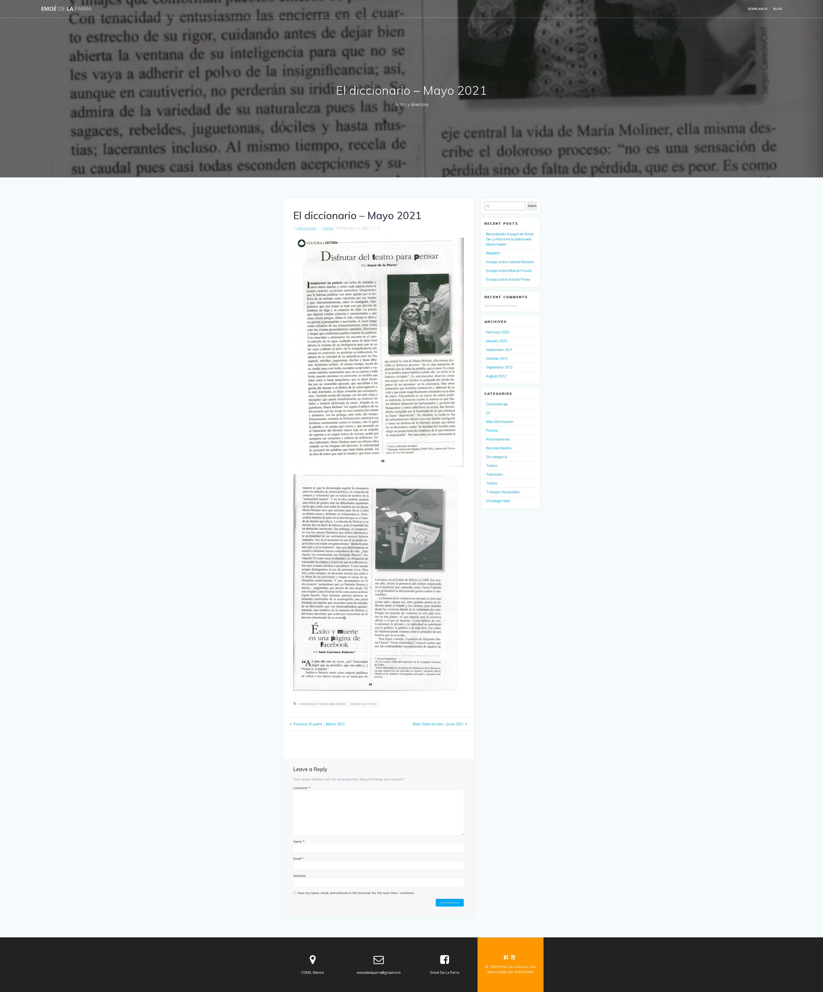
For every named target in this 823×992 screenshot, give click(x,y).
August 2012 (496, 376)
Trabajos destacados (503, 492)
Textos (328, 228)
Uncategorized (498, 500)
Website (299, 876)
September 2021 (499, 349)
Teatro (491, 465)
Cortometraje (497, 404)
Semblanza (757, 9)
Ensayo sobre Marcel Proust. (509, 270)
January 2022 (496, 341)
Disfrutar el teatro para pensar (322, 704)
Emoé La (66, 9)
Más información (499, 421)
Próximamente (498, 439)
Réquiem (493, 253)
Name (299, 841)
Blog (777, 9)
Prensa (491, 430)
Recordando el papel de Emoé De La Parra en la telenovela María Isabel (509, 239)
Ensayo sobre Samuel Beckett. (510, 261)
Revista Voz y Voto (363, 704)
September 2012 (499, 367)
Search (532, 205)
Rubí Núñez (524, 972)
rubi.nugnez (306, 228)
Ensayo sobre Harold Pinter (508, 279)
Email (298, 858)
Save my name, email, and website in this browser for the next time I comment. (356, 893)
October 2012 (497, 358)
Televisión (494, 474)
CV (488, 413)
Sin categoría (496, 456)
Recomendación (498, 448)
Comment (301, 788)
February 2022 (497, 332)
